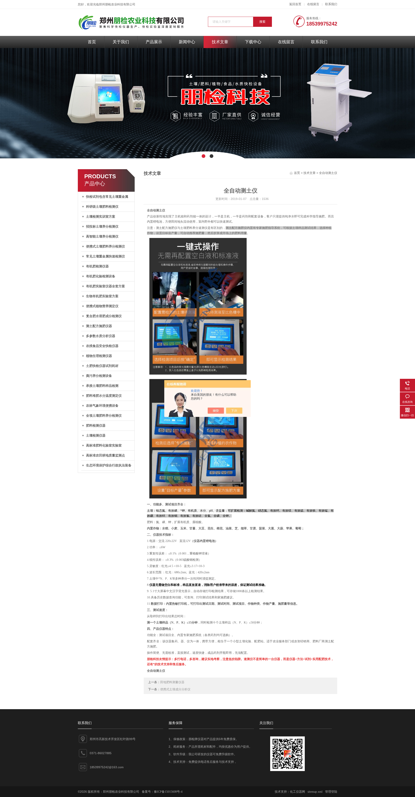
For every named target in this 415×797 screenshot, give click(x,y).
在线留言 (313, 4)
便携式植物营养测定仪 (102, 306)
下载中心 (253, 42)
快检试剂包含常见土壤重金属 (107, 196)
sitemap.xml (315, 791)
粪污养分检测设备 (99, 376)
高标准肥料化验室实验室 (104, 445)
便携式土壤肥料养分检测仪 (105, 246)
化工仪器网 (297, 791)
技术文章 (220, 42)
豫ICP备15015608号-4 (168, 791)
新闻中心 (187, 42)
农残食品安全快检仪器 (102, 346)
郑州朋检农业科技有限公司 (117, 4)
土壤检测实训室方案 (100, 216)
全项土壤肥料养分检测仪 (104, 415)
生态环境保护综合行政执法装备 (108, 465)
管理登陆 (331, 791)
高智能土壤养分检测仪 (102, 236)
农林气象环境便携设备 (102, 405)
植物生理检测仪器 (99, 356)
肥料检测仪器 (95, 425)
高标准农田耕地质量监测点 (105, 455)
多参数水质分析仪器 (100, 336)
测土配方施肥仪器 (99, 326)
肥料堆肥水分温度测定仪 (104, 395)
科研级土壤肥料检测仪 (102, 206)
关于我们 (121, 42)
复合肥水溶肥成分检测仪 (104, 316)
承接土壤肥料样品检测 (102, 385)
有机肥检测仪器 (97, 266)
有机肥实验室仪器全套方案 (105, 286)
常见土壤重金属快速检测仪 (105, 256)
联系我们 (331, 4)
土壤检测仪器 (95, 435)
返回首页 (295, 4)
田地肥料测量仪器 (172, 682)
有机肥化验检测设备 (100, 276)
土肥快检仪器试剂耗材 (102, 366)
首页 (92, 42)
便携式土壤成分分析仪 (175, 689)
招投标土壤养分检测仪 (102, 226)
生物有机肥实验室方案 (102, 296)
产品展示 (154, 42)
